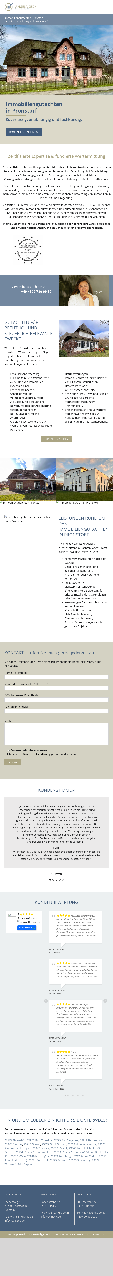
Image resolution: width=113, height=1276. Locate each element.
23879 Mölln (18, 1156)
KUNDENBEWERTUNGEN (95, 1234)
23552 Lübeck (59, 1148)
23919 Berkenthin (91, 1140)
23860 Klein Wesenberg (82, 1144)
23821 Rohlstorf (38, 1160)
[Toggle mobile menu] (107, 7)
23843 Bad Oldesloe (39, 1140)
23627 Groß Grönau (54, 1144)
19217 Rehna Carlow (85, 1156)
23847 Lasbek (41, 1148)
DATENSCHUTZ (73, 1234)
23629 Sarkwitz (58, 1160)
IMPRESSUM (58, 1234)
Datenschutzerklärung (36, 754)
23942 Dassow (13, 1144)
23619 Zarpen (23, 1164)
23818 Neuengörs (38, 1156)
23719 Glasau (32, 1144)
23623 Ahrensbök (15, 1140)
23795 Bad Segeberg (66, 1140)
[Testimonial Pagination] (50, 880)
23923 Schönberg (79, 1160)
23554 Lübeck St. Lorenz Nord (33, 1152)
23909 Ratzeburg (60, 1156)
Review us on (25, 927)
